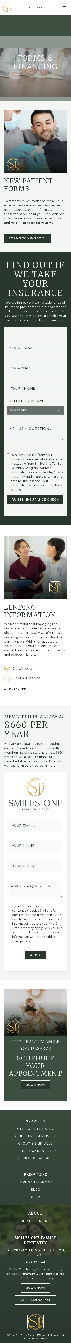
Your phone (23, 388)
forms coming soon (28, 238)
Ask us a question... (31, 429)
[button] (64, 7)
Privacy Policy (40, 1338)
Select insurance (27, 401)
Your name (21, 368)
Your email (21, 348)
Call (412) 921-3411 (35, 1300)
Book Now (36, 1085)
